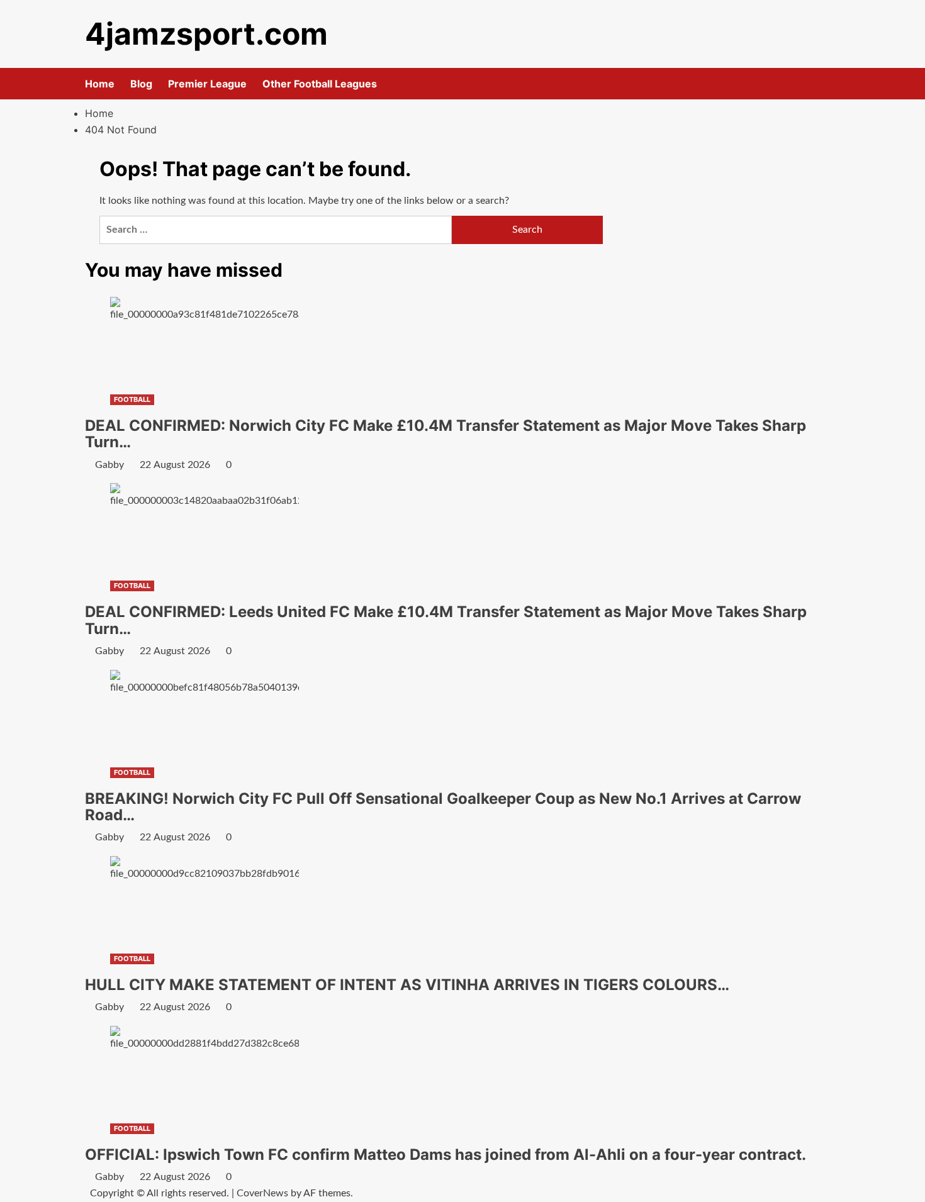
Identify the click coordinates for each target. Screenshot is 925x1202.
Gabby (109, 465)
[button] (832, 84)
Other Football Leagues (319, 83)
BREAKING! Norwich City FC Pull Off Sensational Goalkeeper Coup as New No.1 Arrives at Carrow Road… (443, 806)
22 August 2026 (175, 465)
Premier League (207, 83)
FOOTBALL (132, 399)
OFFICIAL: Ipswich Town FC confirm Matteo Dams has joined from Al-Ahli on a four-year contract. (445, 1154)
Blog (141, 83)
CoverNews (262, 1193)
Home (100, 83)
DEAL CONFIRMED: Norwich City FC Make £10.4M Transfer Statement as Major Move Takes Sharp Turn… (445, 433)
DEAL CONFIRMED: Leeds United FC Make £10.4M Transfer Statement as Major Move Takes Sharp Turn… (446, 620)
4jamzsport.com (206, 33)
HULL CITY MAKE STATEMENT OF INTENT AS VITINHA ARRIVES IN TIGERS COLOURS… (407, 985)
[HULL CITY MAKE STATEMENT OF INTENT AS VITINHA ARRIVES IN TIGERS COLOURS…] (204, 903)
